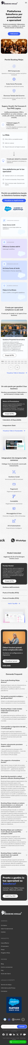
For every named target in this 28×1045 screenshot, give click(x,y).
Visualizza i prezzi (11, 661)
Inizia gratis (7, 666)
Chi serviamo (5, 946)
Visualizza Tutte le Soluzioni (16, 373)
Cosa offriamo (5, 943)
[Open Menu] (26, 2)
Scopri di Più (9, 355)
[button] (11, 367)
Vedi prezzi (14, 34)
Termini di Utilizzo (6, 984)
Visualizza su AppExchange (14, 200)
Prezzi (2, 949)
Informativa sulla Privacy (8, 988)
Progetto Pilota (5, 953)
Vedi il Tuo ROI (13, 603)
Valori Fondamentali (7, 928)
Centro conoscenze (6, 967)
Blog (2, 964)
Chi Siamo (4, 925)
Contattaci (4, 991)
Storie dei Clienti (6, 973)
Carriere (3, 932)
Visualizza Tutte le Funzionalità (13, 431)
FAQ (2, 970)
